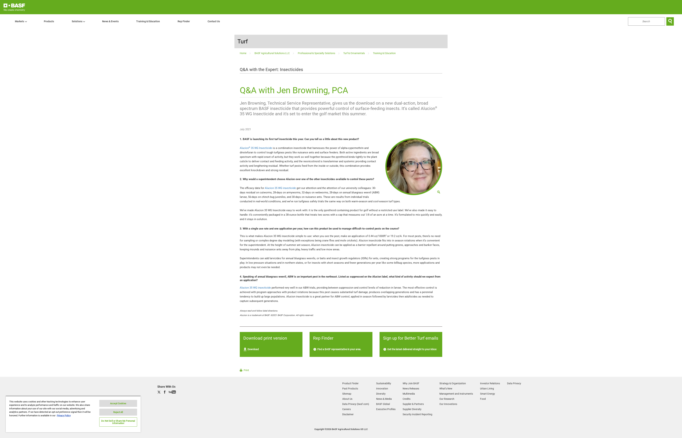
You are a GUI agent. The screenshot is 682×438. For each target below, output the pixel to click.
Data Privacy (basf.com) (355, 404)
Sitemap (346, 393)
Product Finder (350, 383)
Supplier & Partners (413, 404)
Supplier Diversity (412, 409)
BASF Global (383, 404)
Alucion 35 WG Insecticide (256, 148)
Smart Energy (487, 393)
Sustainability (383, 383)
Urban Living (487, 388)
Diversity (381, 393)
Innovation (382, 388)
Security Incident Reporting (417, 414)
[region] (73, 414)
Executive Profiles (386, 409)
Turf (242, 41)
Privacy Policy (64, 415)
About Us (347, 398)
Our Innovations (448, 404)
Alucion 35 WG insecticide (280, 188)
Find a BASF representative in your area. (339, 349)
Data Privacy (514, 383)
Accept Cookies (118, 403)
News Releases (411, 388)
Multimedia (409, 393)
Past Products (350, 388)
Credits (406, 398)
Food (483, 398)
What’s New (445, 388)
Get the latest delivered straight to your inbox (412, 349)
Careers (346, 409)
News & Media (384, 398)
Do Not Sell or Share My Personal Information (118, 421)
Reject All (118, 412)
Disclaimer (348, 414)
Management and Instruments (456, 393)
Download (253, 349)
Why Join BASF (411, 383)
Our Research (446, 398)
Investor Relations (490, 383)
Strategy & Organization (452, 383)
